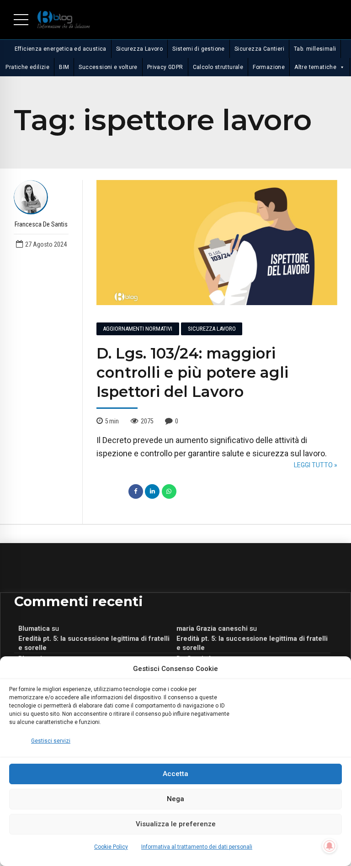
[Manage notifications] (329, 846)
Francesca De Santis (41, 224)
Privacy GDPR (165, 67)
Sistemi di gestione (198, 49)
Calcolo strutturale (218, 67)
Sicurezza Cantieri (259, 49)
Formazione (269, 67)
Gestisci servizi (50, 741)
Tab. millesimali (315, 49)
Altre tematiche (315, 67)
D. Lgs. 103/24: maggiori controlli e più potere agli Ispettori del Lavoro (192, 372)
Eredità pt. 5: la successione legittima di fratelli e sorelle (94, 643)
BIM (64, 67)
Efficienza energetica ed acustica (60, 49)
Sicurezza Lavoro (139, 49)
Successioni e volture (108, 67)
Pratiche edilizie (27, 67)
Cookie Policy (111, 847)
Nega (175, 799)
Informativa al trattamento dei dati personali (196, 847)
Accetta (175, 774)
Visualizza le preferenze (176, 824)
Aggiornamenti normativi (137, 328)
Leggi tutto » (315, 465)
